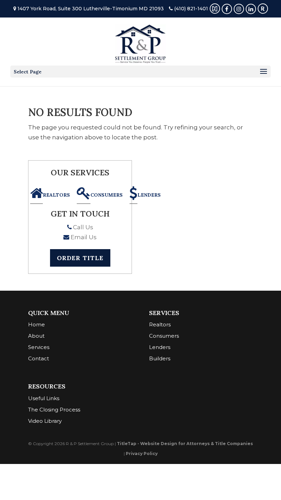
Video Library (45, 421)
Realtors (56, 194)
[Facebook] (227, 8)
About (36, 336)
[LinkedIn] (251, 8)
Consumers (106, 194)
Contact (38, 358)
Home (36, 324)
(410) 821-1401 (190, 8)
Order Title (80, 258)
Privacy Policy (142, 453)
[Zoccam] (215, 8)
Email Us (83, 237)
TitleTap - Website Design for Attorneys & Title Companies (185, 443)
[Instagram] (239, 8)
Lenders (149, 194)
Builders (159, 358)
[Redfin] (263, 8)
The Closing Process (54, 409)
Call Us (82, 227)
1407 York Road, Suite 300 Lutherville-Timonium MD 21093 (90, 8)
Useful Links (43, 398)
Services (38, 347)
